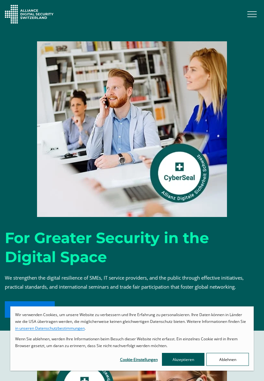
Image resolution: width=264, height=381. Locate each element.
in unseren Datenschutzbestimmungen (50, 328)
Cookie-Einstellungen (139, 359)
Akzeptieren (183, 359)
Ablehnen (227, 359)
